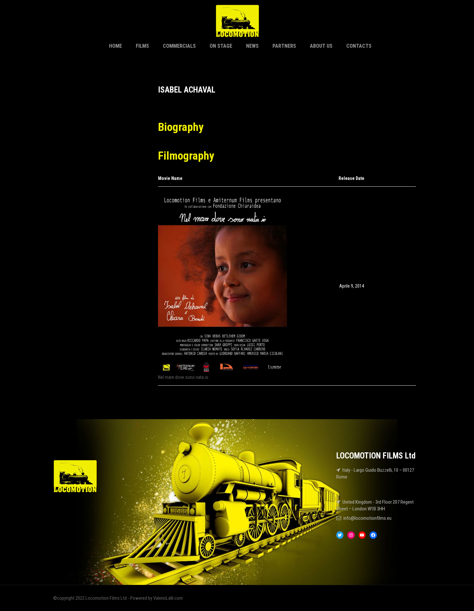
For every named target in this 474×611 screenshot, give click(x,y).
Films (142, 46)
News (252, 46)
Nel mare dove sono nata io (183, 377)
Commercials (179, 46)
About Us (321, 46)
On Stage (221, 46)
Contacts (358, 46)
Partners (284, 46)
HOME (115, 46)
